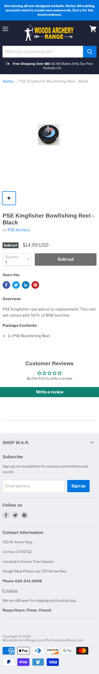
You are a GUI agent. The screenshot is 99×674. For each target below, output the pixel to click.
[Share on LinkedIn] (25, 285)
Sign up (78, 486)
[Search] (89, 51)
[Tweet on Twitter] (16, 285)
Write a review (49, 392)
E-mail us (10, 590)
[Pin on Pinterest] (35, 285)
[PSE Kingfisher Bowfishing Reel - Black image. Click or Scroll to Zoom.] (49, 138)
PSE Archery (19, 230)
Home (8, 81)
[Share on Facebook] (6, 285)
